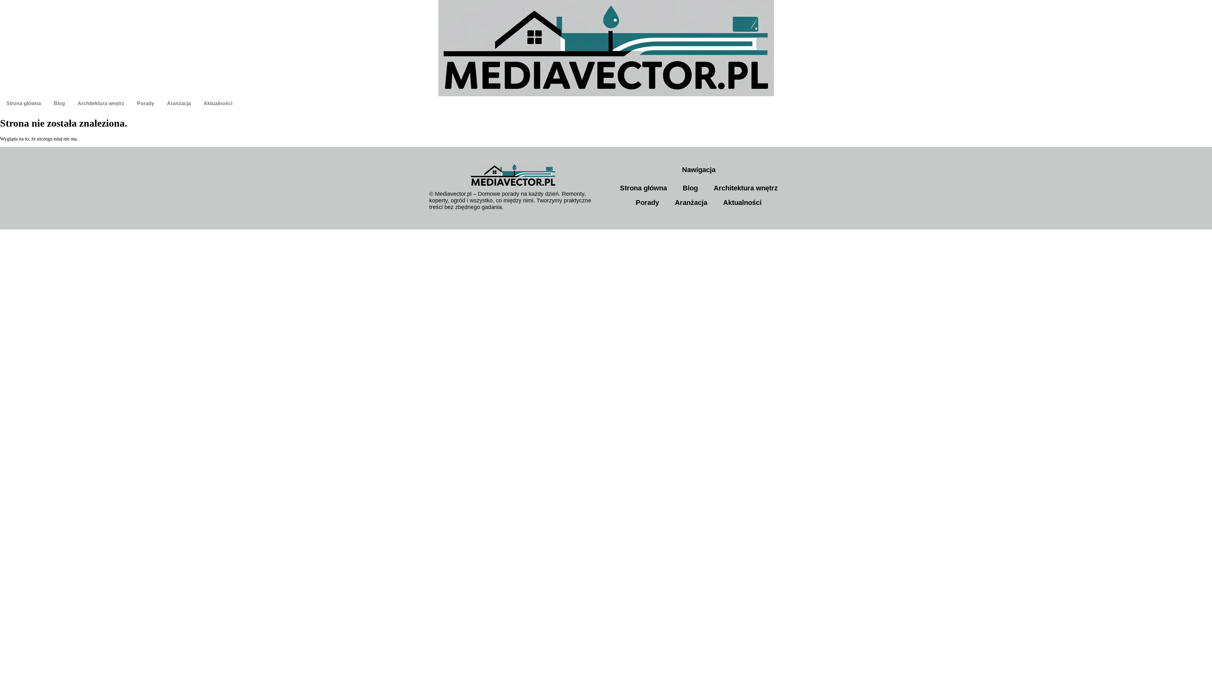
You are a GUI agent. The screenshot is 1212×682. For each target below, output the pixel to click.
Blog (59, 103)
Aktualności (218, 103)
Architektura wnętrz (101, 103)
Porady (145, 103)
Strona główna (23, 103)
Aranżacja (179, 103)
